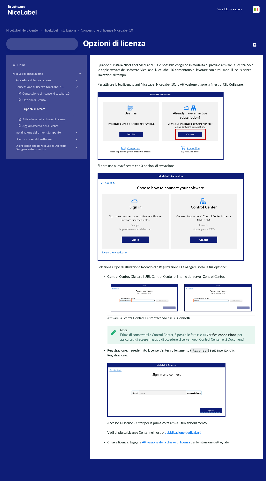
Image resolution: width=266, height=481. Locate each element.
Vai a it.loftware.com (230, 9)
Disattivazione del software (34, 139)
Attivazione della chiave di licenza (43, 119)
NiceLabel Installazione (59, 30)
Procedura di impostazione (33, 80)
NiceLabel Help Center (22, 30)
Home (21, 65)
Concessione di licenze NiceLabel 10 (107, 30)
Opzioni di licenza (34, 100)
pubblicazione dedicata (181, 432)
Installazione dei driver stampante (38, 132)
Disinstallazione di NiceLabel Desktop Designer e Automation (41, 147)
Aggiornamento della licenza (40, 125)
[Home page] (22, 9)
